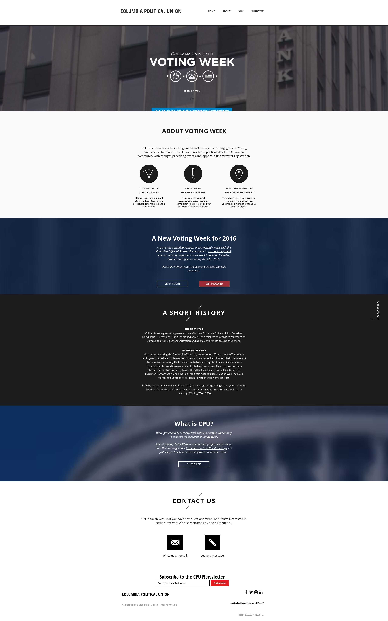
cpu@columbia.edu (239, 603)
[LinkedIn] (261, 592)
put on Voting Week (219, 251)
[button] (226, 11)
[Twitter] (251, 592)
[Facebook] (246, 592)
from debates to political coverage (206, 448)
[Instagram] (256, 592)
